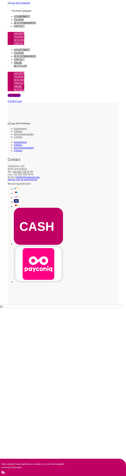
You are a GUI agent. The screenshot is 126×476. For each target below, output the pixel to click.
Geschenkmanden (25, 22)
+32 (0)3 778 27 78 (22, 171)
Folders (19, 19)
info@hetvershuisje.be (27, 177)
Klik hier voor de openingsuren (22, 179)
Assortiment (22, 33)
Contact (19, 26)
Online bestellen (20, 64)
